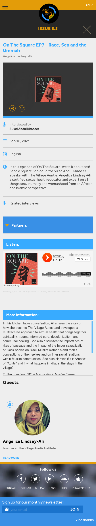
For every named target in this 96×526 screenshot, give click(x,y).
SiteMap (40, 488)
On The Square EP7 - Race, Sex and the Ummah (43, 291)
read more (11, 457)
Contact (11, 488)
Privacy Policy (81, 488)
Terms (64, 488)
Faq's (53, 488)
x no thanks (85, 519)
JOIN (74, 509)
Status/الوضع (9, 291)
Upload (26, 488)
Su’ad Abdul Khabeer (24, 129)
